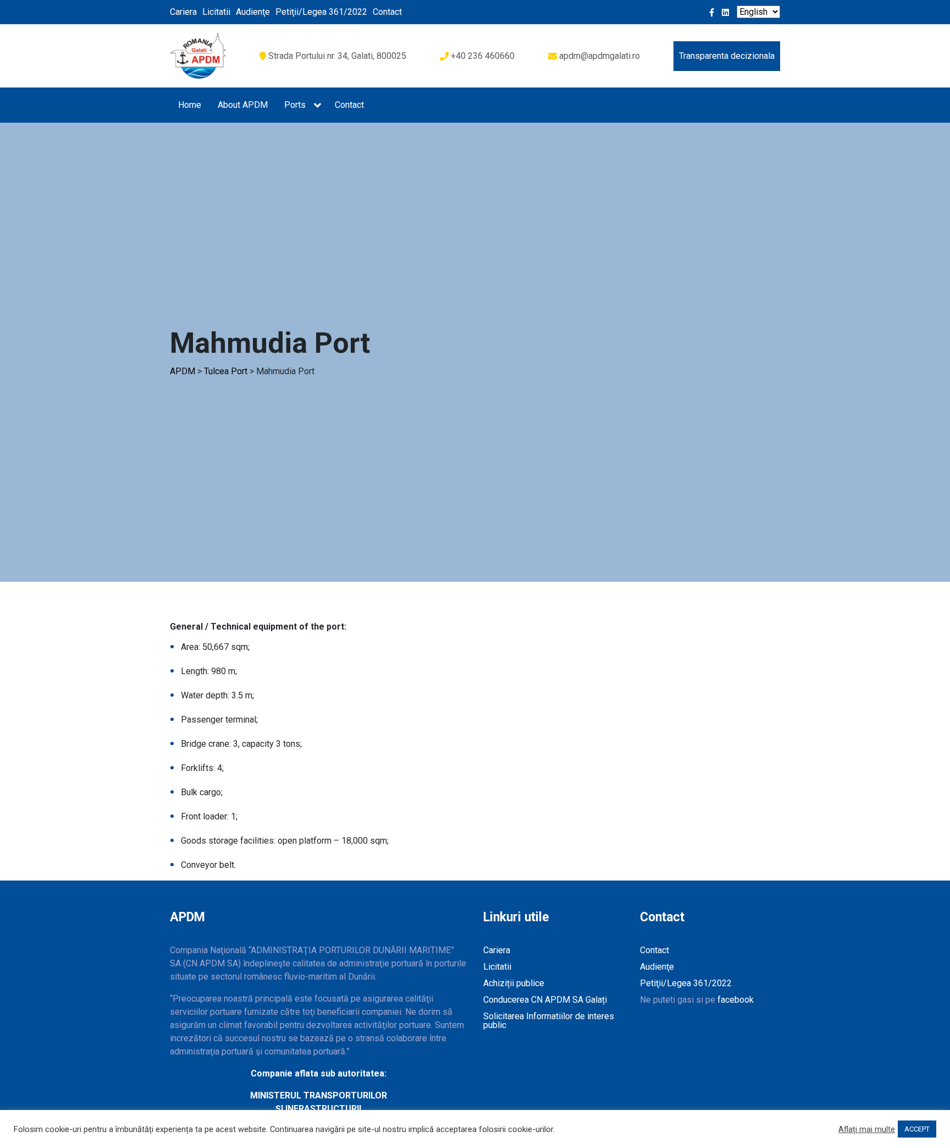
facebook (735, 999)
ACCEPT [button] (917, 1129)
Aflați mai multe (866, 1129)
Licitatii (216, 12)
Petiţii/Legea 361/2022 (321, 12)
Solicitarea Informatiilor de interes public (548, 1020)
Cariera (183, 12)
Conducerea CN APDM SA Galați (545, 999)
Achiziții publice (513, 983)
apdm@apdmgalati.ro (599, 56)
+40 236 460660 (483, 56)
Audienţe (253, 12)
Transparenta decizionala (727, 56)
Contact (387, 12)
